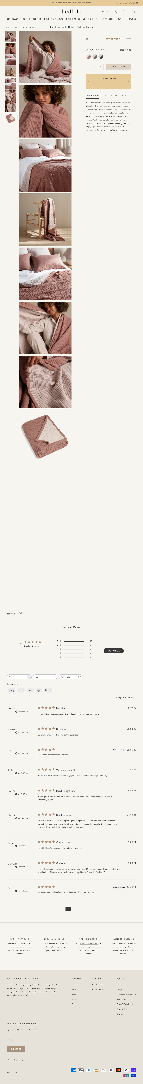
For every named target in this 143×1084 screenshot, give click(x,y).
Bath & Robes (73, 19)
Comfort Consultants (89, 943)
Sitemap (120, 1013)
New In (26, 19)
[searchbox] (17, 676)
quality (11, 690)
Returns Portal (123, 999)
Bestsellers (13, 19)
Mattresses (109, 19)
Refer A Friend (98, 989)
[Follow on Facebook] (8, 1060)
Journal (75, 984)
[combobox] (45, 676)
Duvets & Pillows (53, 19)
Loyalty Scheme (99, 984)
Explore (131, 19)
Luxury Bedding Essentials (25, 27)
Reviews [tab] (11, 613)
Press (74, 999)
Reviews (75, 989)
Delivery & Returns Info (126, 994)
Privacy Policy (122, 1009)
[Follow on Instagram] (15, 1060)
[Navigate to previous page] (61, 908)
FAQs (119, 989)
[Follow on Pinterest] (22, 1060)
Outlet (121, 19)
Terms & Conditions (125, 1004)
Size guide (125, 50)
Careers (75, 1004)
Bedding (37, 19)
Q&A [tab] (21, 613)
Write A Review (114, 650)
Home (7, 27)
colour (21, 690)
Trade (74, 994)
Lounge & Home (91, 19)
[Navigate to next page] (82, 908)
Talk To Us (121, 984)
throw (30, 690)
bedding (48, 690)
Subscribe (16, 1049)
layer (39, 690)
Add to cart (119, 66)
